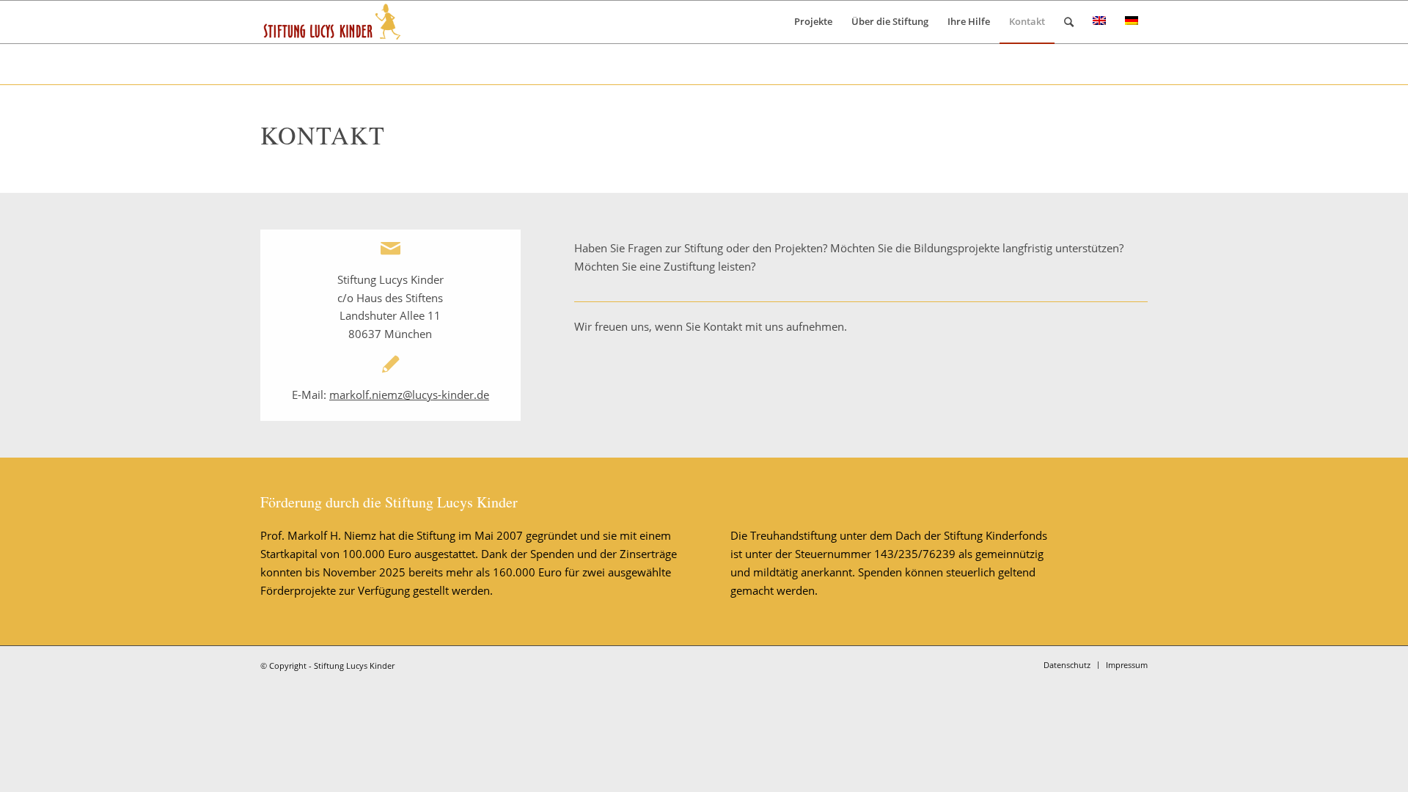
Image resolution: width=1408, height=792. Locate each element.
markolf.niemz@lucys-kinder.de (409, 394)
